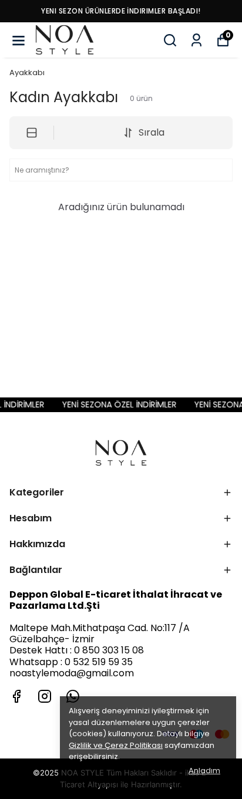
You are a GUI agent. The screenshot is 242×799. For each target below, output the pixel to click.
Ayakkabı (27, 72)
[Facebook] (16, 696)
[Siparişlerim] (196, 40)
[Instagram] (45, 696)
